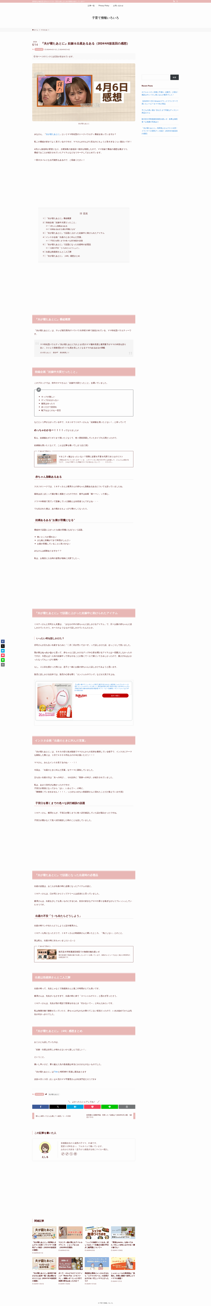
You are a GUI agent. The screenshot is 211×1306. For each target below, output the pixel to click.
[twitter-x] (71, 1153)
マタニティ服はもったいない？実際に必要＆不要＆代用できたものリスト (91, 456)
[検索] (177, 1)
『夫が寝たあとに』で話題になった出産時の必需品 (68, 244)
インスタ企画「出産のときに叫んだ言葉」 (64, 237)
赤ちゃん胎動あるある (58, 226)
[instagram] (75, 1153)
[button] (40, 1107)
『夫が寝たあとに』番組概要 (58, 218)
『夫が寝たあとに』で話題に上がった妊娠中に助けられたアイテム (75, 232)
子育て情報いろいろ (105, 17)
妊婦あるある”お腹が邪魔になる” (62, 229)
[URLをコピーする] (127, 1107)
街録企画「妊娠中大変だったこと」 (61, 222)
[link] (62, 1153)
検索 (174, 77)
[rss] (174, 1)
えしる (45, 1156)
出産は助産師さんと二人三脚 (58, 251)
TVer (56, 1071)
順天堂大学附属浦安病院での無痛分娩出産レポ (79, 951)
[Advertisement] (83, 183)
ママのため (39, 49)
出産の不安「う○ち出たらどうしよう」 (65, 248)
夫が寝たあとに (53, 134)
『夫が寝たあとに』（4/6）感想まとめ (63, 255)
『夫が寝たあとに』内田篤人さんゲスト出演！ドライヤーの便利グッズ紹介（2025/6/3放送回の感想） (160, 131)
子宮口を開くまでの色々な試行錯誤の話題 (66, 240)
